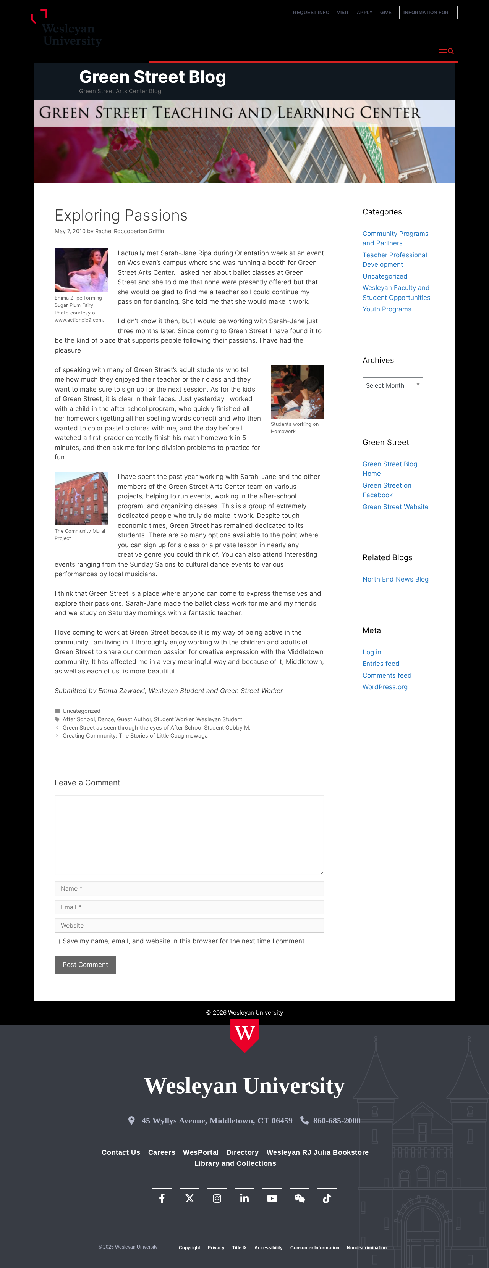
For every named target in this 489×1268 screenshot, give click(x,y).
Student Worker (173, 719)
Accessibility (268, 1247)
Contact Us (121, 1152)
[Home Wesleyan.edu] (244, 1036)
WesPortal (201, 1152)
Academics (231, 51)
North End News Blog (396, 579)
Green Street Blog (153, 76)
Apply (365, 12)
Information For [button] (428, 12)
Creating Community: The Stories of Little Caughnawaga (135, 735)
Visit (343, 12)
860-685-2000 (337, 1120)
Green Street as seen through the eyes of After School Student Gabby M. (157, 727)
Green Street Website (396, 507)
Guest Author (134, 719)
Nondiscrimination (367, 1247)
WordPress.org (385, 687)
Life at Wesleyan (363, 51)
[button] (446, 52)
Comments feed (387, 675)
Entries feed (381, 663)
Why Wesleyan (175, 51)
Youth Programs (387, 309)
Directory (243, 1152)
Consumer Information (314, 1247)
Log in (372, 652)
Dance (106, 719)
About (414, 51)
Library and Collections (235, 1163)
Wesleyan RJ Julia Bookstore (318, 1152)
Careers (161, 1152)
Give (386, 12)
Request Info (311, 12)
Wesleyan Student (219, 719)
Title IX (239, 1247)
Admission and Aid (293, 51)
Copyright (189, 1247)
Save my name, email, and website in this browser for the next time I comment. (184, 941)
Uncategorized (81, 710)
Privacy (216, 1247)
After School (79, 719)
